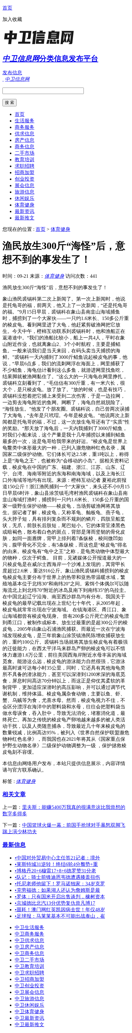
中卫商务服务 (29, 934)
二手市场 (24, 153)
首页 (7, 7)
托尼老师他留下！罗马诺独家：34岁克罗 (60, 883)
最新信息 (14, 845)
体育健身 (24, 204)
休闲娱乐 (24, 198)
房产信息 (24, 140)
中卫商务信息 (29, 953)
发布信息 (12, 72)
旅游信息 (24, 192)
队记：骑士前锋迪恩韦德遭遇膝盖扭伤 (57, 877)
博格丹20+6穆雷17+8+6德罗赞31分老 (55, 870)
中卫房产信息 (29, 946)
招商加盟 (24, 172)
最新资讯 (24, 211)
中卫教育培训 (29, 966)
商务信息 (24, 146)
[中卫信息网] (40, 44)
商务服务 (24, 127)
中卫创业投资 (29, 985)
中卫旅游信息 (29, 998)
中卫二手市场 (29, 959)
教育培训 (24, 159)
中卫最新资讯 (29, 1018)
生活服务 (24, 120)
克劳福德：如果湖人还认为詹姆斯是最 (57, 890)
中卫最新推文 (29, 1024)
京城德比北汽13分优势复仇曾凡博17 (55, 903)
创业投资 (24, 179)
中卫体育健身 (29, 1011)
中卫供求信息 (29, 940)
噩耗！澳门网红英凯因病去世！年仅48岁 (60, 909)
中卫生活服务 (29, 927)
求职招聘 (24, 166)
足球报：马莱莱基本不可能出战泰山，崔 (60, 916)
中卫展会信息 (29, 992)
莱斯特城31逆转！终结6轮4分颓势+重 (56, 864)
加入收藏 (12, 19)
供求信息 (24, 133)
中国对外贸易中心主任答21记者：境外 (57, 857)
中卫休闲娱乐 (29, 1005)
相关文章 (14, 794)
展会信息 (24, 185)
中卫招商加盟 (29, 979)
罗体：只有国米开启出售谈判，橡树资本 (60, 896)
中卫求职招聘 (29, 972)
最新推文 (24, 217)
